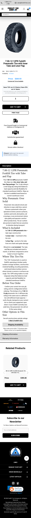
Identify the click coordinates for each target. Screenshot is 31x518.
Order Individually (15, 472)
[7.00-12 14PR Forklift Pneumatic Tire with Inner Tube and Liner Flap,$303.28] (15, 362)
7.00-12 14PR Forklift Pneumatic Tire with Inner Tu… (15, 371)
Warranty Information (10, 338)
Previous (4, 372)
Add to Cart (15, 385)
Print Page (15, 113)
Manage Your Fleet (15, 467)
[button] (15, 490)
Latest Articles (15, 477)
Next (27, 372)
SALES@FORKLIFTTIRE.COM (23, 3)
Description (6, 166)
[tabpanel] (15, 374)
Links (15, 462)
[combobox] (14, 14)
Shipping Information (10, 334)
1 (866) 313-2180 (8, 3)
